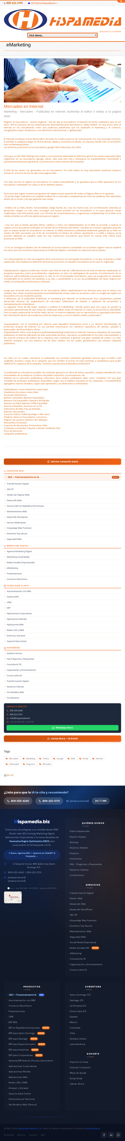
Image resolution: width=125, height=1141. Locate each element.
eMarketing (12, 567)
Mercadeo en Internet (62, 111)
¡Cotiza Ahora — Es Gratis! (64, 738)
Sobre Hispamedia (79, 831)
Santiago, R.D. (77, 1000)
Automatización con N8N (19, 591)
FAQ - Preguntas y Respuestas (86, 864)
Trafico (45, 758)
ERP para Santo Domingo (22, 1033)
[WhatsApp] (118, 1135)
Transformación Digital (18, 483)
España (73, 1016)
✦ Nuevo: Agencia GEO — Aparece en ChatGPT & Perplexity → (32, 855)
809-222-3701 (16, 714)
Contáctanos (13, 697)
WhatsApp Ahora (64, 727)
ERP (9, 607)
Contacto (33, 1135)
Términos (21, 1135)
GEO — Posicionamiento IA (22, 994)
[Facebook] (104, 1135)
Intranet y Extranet (19, 1088)
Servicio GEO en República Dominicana (25, 505)
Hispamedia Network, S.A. (30, 1128)
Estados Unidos (78, 1038)
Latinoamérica (77, 1044)
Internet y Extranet (16, 635)
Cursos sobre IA (14, 675)
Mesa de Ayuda (78, 1073)
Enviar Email (76, 1078)
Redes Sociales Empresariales (21, 562)
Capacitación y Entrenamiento (21, 669)
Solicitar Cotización (80, 1067)
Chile (72, 1033)
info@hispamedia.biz (20, 718)
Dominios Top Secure (17, 533)
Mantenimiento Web (17, 511)
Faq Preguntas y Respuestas (20, 658)
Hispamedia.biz (93, 1128)
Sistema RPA (13, 596)
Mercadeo (14, 758)
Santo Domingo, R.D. (80, 994)
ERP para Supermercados (22, 1044)
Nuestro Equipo (78, 836)
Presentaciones (14, 573)
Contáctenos (77, 875)
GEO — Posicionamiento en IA (63, 477)
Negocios (30, 764)
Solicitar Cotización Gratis (64, 461)
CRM (9, 602)
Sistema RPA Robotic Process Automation (31, 1060)
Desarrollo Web (14, 500)
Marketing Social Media (18, 556)
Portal (85, 758)
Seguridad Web (14, 539)
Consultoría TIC (14, 664)
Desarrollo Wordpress (17, 517)
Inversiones (76, 858)
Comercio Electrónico (17, 579)
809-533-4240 (16, 710)
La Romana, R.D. (78, 1005)
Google (59, 758)
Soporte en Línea (79, 1062)
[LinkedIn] (111, 1135)
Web (72, 758)
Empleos (74, 853)
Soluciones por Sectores (22, 1099)
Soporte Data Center (17, 641)
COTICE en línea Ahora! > (44, 3)
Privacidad (9, 1135)
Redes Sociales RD (79, 948)
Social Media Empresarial (83, 942)
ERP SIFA (13, 1022)
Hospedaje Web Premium (19, 527)
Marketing (30, 758)
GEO (43, 1135)
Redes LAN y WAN (15, 630)
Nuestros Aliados (79, 847)
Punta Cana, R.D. (78, 1011)
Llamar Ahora (77, 1084)
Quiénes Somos (14, 653)
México (73, 1022)
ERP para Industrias (19, 1049)
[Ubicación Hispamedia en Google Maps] (13, 897)
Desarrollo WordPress (81, 909)
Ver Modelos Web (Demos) (23, 1104)
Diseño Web (76, 898)
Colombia (75, 1027)
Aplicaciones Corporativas (19, 613)
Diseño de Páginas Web (18, 494)
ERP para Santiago (18, 1038)
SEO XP (10, 489)
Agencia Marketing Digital (19, 551)
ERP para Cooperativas (21, 1055)
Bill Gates (46, 764)
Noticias (74, 842)
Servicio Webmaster (16, 522)
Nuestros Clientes (15, 686)
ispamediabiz (32, 822)
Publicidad (14, 764)
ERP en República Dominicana (24, 1027)
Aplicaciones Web (15, 624)
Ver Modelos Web (15, 692)
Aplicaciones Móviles (17, 618)
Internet (99, 758)
